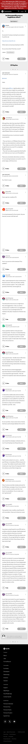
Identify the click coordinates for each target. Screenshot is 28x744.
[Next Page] (17, 69)
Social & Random (10, 52)
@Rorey (11, 88)
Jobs (4, 658)
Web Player (6, 690)
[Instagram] (5, 721)
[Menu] (25, 11)
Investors (5, 677)
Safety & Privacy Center (11, 732)
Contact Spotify (7, 696)
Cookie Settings (12, 734)
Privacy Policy (5, 734)
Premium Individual (8, 703)
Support (5, 687)
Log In (22, 11)
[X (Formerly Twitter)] (9, 721)
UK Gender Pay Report (7, 741)
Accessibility (11, 736)
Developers (6, 671)
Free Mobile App (7, 693)
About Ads (5, 736)
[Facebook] (14, 721)
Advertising (6, 674)
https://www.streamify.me (8, 41)
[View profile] (3, 26)
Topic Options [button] (13, 21)
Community (8, 11)
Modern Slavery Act (6, 738)
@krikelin (4, 78)
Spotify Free (6, 716)
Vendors (5, 680)
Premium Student (7, 713)
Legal (4, 732)
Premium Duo (6, 707)
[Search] (19, 11)
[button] (25, 26)
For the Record (7, 661)
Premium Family (7, 710)
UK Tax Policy (14, 738)
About (5, 655)
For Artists (6, 668)
